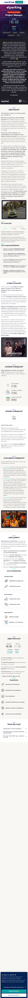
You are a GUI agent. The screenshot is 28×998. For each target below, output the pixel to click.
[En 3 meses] (14, 227)
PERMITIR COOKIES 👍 (14, 991)
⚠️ (17, 59)
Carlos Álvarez (6, 479)
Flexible (10, 652)
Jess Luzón (24, 101)
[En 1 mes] (5, 227)
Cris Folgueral (6, 467)
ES (24, 2)
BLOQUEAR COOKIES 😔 (14, 995)
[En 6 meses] (23, 227)
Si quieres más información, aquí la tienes (14, 987)
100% (14, 28)
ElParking (15, 66)
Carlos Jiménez (7, 497)
